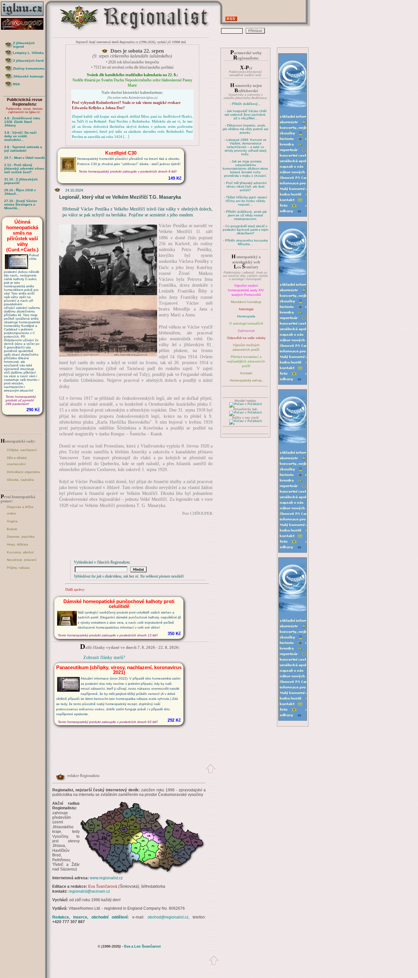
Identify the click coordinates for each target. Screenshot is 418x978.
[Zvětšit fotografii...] (108, 354)
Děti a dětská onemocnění (17, 461)
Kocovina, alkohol (20, 552)
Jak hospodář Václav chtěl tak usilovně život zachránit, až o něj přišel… (245, 114)
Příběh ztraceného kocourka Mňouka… (246, 242)
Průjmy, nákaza (18, 567)
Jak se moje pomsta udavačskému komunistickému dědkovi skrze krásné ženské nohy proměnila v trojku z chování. (245, 168)
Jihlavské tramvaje (28, 76)
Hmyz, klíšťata (17, 544)
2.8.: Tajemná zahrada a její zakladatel (23, 148)
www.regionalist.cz (106, 878)
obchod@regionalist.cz (168, 917)
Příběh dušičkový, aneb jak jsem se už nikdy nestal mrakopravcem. (246, 215)
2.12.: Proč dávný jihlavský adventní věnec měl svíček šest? (24, 168)
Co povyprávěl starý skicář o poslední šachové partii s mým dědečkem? (245, 229)
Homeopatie (246, 316)
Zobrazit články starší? (104, 657)
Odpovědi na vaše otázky (246, 338)
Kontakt (246, 373)
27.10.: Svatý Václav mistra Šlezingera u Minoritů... (20, 204)
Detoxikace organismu (23, 472)
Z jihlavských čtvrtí (28, 60)
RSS (16, 84)
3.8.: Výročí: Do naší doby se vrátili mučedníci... (20, 136)
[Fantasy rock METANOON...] (24, 27)
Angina (12, 521)
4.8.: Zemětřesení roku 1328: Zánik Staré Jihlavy (22, 121)
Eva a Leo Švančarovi (142, 946)
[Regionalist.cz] (79, 30)
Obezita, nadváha (20, 479)
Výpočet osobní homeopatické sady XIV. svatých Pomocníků (246, 290)
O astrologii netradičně (246, 323)
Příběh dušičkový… (246, 104)
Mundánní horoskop (246, 302)
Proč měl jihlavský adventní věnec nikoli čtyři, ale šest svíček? (246, 186)
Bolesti (12, 529)
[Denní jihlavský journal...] (24, 16)
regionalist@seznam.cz (89, 891)
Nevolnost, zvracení (22, 560)
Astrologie (246, 309)
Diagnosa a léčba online (20, 510)
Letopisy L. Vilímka (28, 53)
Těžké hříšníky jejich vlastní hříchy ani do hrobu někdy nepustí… (246, 200)
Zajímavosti (246, 330)
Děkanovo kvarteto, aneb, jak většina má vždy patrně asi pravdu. (245, 129)
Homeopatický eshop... (247, 380)
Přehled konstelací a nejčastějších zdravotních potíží (246, 361)
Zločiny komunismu (28, 68)
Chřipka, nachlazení (22, 450)
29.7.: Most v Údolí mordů (24, 158)
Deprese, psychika (21, 536)
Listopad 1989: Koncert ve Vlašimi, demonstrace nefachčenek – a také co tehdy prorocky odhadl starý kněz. (246, 147)
